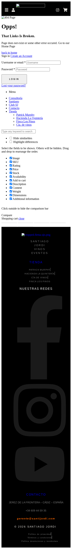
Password (8, 69)
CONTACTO (36, 494)
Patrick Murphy (25, 114)
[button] (6, 10)
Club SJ (13, 104)
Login (14, 79)
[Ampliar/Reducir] (9, 222)
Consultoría (15, 98)
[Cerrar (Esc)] (58, 222)
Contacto (14, 108)
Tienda (13, 111)
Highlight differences (25, 141)
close (21, 218)
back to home (9, 52)
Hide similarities (22, 138)
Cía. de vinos (24, 124)
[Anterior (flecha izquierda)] (9, 226)
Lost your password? (13, 85)
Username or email (13, 62)
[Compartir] (41, 222)
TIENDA (36, 262)
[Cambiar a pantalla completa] (25, 222)
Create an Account (21, 56)
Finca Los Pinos (25, 121)
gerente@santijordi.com (36, 518)
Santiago (14, 101)
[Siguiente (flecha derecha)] (25, 226)
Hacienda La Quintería (29, 118)
